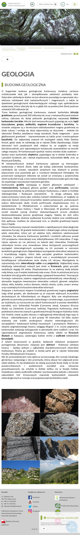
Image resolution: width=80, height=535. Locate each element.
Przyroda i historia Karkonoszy (54, 48)
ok (44, 528)
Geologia (22, 49)
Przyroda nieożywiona (9, 49)
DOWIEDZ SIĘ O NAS (35, 48)
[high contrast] (32, 4)
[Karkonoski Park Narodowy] (13, 4)
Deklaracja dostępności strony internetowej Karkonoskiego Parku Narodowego (12, 513)
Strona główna (21, 48)
